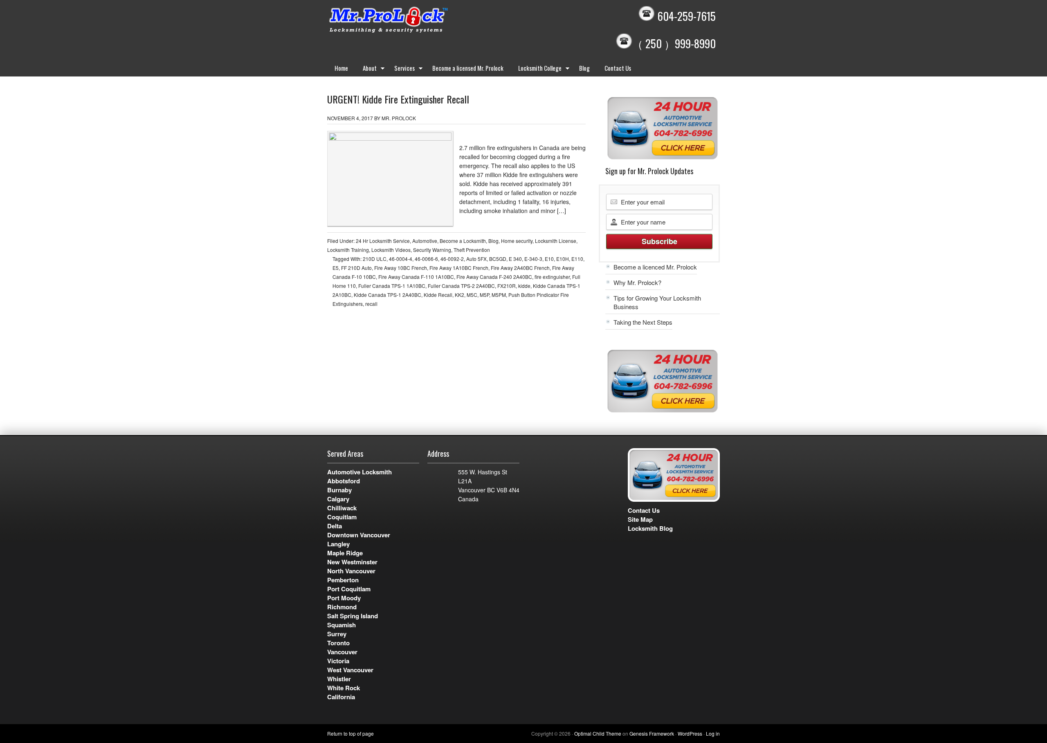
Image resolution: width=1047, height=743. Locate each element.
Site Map (640, 519)
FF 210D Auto (356, 267)
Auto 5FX (476, 258)
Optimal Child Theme (597, 733)
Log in (713, 733)
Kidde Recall (438, 294)
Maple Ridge (345, 552)
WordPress (690, 733)
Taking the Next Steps (642, 322)
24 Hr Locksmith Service (383, 240)
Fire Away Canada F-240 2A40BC (494, 276)
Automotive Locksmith (359, 471)
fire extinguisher (552, 276)
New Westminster (352, 561)
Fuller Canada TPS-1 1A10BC (391, 285)
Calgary (338, 498)
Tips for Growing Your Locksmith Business (657, 302)
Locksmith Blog (650, 528)
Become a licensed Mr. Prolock (467, 67)
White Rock (343, 687)
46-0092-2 (452, 258)
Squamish (341, 624)
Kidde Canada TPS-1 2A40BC (387, 294)
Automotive (424, 240)
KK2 (459, 294)
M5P (484, 294)
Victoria (338, 660)
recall (371, 303)
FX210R (506, 285)
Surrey (336, 633)
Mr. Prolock (405, 20)
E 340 (515, 258)
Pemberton (343, 579)
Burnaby (339, 489)
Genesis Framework (651, 733)
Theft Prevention (472, 249)
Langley (338, 543)
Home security (516, 240)
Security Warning (432, 249)
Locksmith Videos (391, 249)
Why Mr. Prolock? (637, 282)
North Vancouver (351, 570)
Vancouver (342, 651)
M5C (472, 294)
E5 (336, 267)
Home (341, 67)
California (341, 696)
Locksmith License (555, 240)
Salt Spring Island (352, 615)
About (366, 69)
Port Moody (344, 597)
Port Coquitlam (349, 588)
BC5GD (497, 258)
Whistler (339, 678)
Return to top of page (350, 733)
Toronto (338, 642)
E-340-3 (533, 258)
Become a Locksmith (463, 240)
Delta (334, 525)
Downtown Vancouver (358, 534)
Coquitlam (342, 516)
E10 (549, 258)
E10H (562, 258)
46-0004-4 (400, 258)
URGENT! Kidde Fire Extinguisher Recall (398, 99)
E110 (577, 258)
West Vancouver (350, 669)
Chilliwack (342, 507)
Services (401, 69)
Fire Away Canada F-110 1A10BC (416, 276)
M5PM (499, 294)
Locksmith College (536, 69)
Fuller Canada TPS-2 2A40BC (461, 285)
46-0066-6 (426, 258)
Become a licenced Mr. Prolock (655, 267)
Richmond (342, 606)
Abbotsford (343, 480)
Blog (584, 67)
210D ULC (374, 258)
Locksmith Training (348, 249)
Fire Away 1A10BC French (458, 267)
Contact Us (617, 67)
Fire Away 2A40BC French (520, 267)
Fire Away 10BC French (400, 267)
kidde (524, 285)
